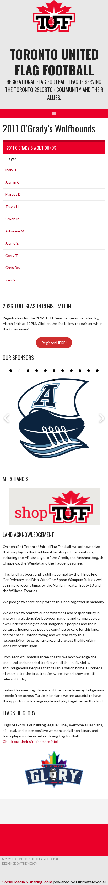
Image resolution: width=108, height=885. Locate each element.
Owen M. (12, 218)
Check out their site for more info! (30, 741)
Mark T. (11, 170)
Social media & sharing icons (27, 881)
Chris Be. (12, 267)
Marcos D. (13, 194)
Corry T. (11, 255)
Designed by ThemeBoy (19, 863)
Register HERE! (54, 342)
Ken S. (10, 280)
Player (10, 159)
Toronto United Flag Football (54, 62)
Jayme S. (12, 243)
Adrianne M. (15, 231)
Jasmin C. (12, 182)
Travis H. (12, 206)
